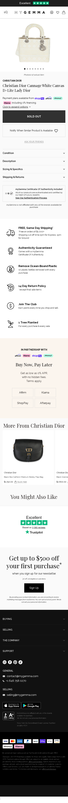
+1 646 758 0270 (16, 680)
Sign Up (34, 587)
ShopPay (22, 403)
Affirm (22, 392)
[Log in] (51, 12)
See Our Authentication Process (31, 198)
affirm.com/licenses (49, 769)
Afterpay (45, 403)
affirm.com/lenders (35, 762)
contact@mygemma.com (22, 676)
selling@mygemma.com (21, 694)
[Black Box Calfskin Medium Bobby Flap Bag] (28, 457)
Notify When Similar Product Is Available (31, 130)
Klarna (45, 392)
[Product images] (34, 46)
